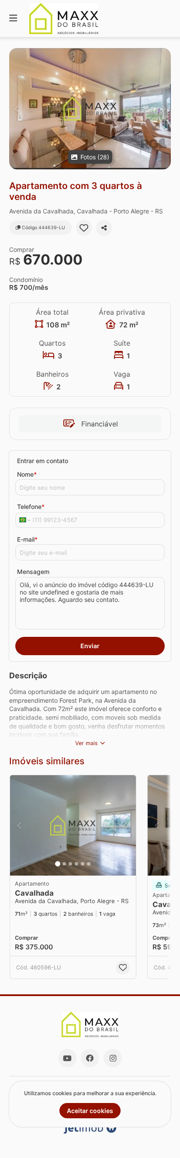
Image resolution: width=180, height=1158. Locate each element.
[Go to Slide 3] (70, 864)
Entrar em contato (42, 460)
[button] (90, 108)
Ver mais (86, 743)
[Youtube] (67, 1058)
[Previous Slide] (16, 108)
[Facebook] (90, 1058)
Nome (27, 474)
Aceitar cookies (90, 1110)
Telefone (31, 506)
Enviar (90, 645)
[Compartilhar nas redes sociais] (104, 228)
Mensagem (33, 571)
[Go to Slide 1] (57, 863)
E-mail (27, 539)
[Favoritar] (84, 228)
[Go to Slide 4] (76, 864)
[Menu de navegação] (13, 18)
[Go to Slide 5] (82, 864)
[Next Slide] (163, 108)
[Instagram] (113, 1058)
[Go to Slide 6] (88, 864)
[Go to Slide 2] (64, 864)
